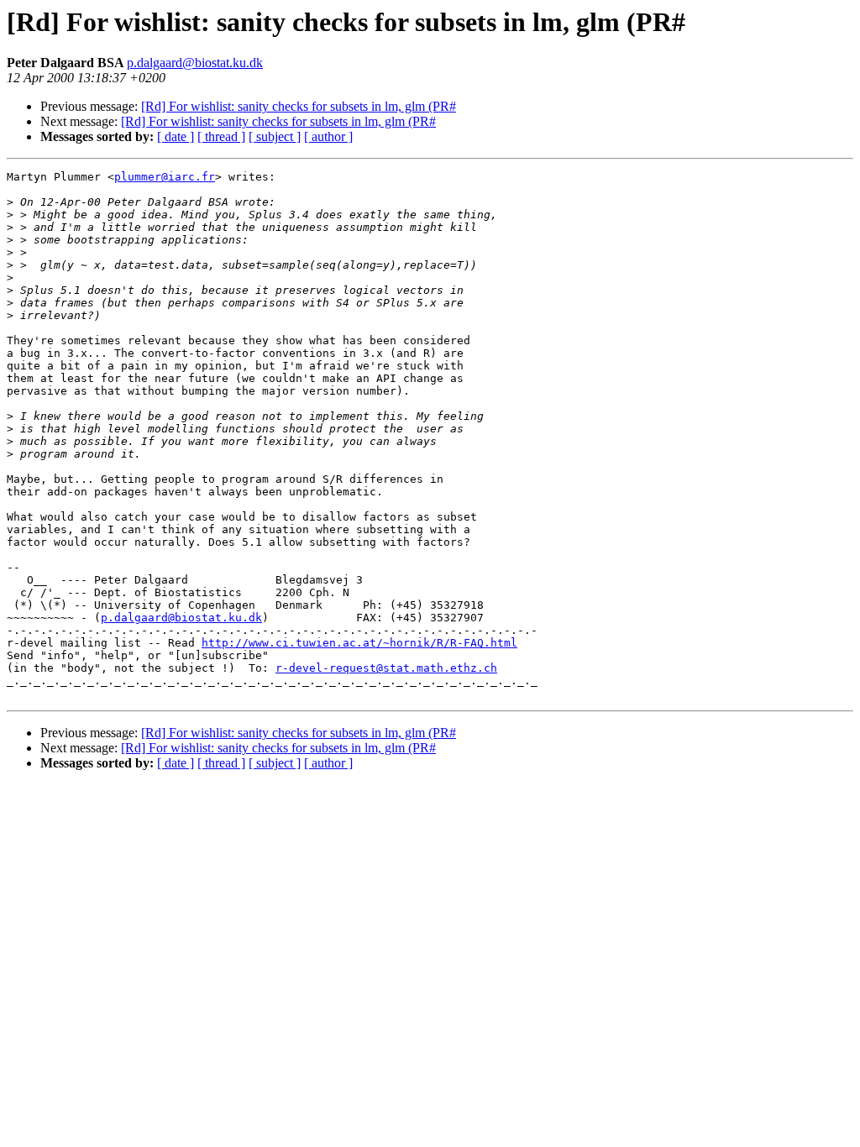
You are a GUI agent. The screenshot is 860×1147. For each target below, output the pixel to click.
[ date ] (175, 136)
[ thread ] (221, 136)
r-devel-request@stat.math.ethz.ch (386, 668)
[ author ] (328, 136)
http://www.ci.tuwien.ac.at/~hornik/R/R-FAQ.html (359, 642)
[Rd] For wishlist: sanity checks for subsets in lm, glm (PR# (298, 106)
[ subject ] (275, 136)
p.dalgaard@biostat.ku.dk (195, 62)
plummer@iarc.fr (164, 176)
